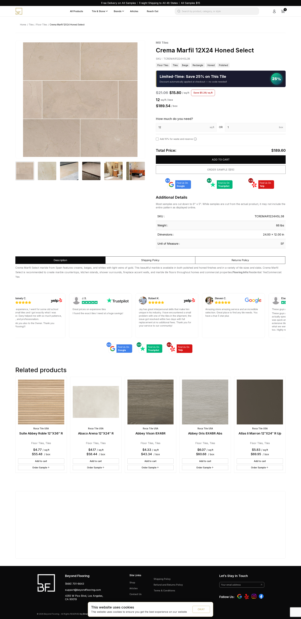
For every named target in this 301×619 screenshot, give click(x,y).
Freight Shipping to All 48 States (158, 3)
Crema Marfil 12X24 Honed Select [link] (67, 24)
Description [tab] (60, 260)
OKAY (201, 609)
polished (223, 65)
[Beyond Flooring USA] (18, 11)
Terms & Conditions (164, 590)
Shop (132, 582)
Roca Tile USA (41, 428)
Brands (117, 11)
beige (185, 65)
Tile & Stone (98, 11)
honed (211, 65)
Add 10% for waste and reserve (176, 139)
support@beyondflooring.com (83, 589)
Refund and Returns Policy (168, 584)
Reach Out (152, 11)
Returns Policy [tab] (240, 260)
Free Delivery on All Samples (118, 3)
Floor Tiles (41, 24)
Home (23, 24)
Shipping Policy (162, 579)
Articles (134, 11)
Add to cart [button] (41, 461)
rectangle (198, 65)
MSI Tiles (162, 42)
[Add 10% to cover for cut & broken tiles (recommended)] (195, 139)
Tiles (31, 24)
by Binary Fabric (87, 614)
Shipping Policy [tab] (150, 260)
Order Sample (39, 467)
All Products (76, 11)
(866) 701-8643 (74, 583)
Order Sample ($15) (220, 169)
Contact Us (135, 594)
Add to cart (221, 159)
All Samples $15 (190, 3)
